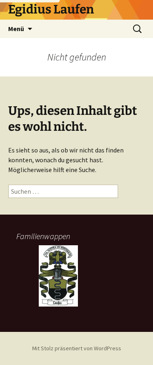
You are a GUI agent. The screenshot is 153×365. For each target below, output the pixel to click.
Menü (16, 29)
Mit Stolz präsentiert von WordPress (76, 348)
